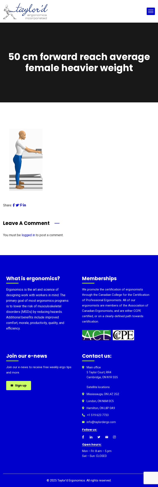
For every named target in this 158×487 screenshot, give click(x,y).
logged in (28, 235)
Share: (7, 205)
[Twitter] (17, 205)
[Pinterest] (21, 205)
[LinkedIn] (24, 205)
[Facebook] (14, 205)
